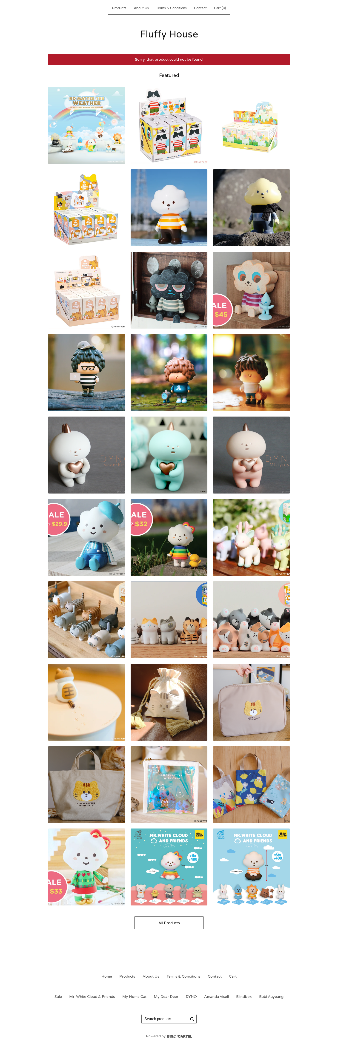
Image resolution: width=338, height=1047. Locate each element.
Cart (233, 976)
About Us (141, 8)
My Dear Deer (166, 996)
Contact (200, 8)
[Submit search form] (192, 1019)
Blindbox (244, 996)
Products (119, 8)
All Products (169, 923)
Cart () (220, 8)
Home (106, 976)
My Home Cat (134, 996)
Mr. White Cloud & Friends (92, 996)
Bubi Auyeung (271, 996)
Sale (58, 996)
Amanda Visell (216, 996)
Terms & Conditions (171, 8)
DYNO (191, 996)
